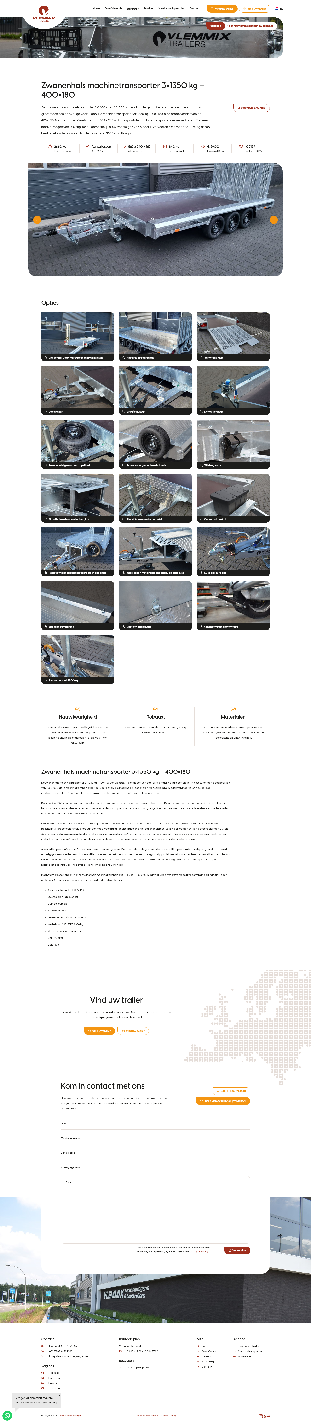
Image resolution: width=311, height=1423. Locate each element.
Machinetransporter (250, 1351)
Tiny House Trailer (248, 1346)
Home (96, 8)
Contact (195, 8)
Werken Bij (208, 1361)
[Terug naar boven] (304, 1416)
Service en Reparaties (171, 8)
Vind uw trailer (224, 8)
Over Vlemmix (113, 8)
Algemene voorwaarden (146, 1416)
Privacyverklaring (168, 1416)
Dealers (148, 8)
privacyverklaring (199, 1251)
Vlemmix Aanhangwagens (70, 1416)
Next (274, 220)
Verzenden (239, 1250)
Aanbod (132, 8)
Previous (37, 220)
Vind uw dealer (256, 8)
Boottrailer (244, 1356)
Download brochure (253, 108)
